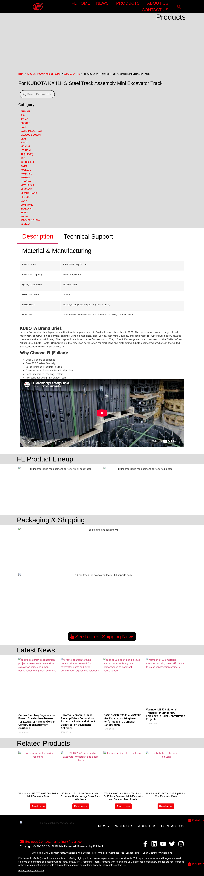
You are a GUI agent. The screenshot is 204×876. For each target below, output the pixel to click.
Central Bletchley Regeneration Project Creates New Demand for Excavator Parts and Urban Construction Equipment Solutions (37, 722)
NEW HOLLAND (29, 193)
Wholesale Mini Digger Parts (81, 852)
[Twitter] (172, 844)
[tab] (37, 236)
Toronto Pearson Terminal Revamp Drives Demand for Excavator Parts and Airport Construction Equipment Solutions (78, 721)
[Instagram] (181, 844)
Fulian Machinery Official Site (157, 852)
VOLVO (24, 216)
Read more (38, 806)
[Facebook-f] (145, 844)
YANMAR (25, 224)
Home (21, 74)
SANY (24, 200)
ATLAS (24, 119)
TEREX (24, 212)
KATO (24, 165)
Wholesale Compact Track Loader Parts (118, 852)
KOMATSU (26, 173)
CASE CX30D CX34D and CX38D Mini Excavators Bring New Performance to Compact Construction (122, 720)
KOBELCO (26, 169)
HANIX (24, 142)
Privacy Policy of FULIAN (31, 870)
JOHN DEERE (27, 162)
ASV (23, 115)
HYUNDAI (26, 150)
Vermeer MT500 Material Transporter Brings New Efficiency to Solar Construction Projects (165, 714)
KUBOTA (31, 74)
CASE (24, 127)
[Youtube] (163, 844)
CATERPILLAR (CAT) (32, 131)
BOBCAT (25, 123)
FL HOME (81, 3)
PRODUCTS (128, 3)
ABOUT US (157, 3)
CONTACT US (155, 9)
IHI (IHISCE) (27, 154)
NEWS (102, 3)
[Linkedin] (154, 844)
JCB (23, 158)
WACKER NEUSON (30, 220)
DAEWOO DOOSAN (31, 134)
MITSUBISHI (27, 185)
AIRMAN (25, 111)
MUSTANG (26, 189)
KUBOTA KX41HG (71, 74)
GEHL (24, 138)
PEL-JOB (25, 197)
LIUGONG (26, 181)
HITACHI (25, 146)
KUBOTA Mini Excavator (49, 74)
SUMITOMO (27, 204)
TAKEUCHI (26, 208)
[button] (179, 7)
